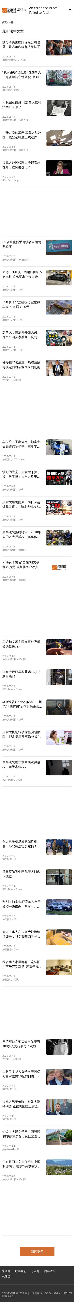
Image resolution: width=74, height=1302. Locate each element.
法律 (11, 22)
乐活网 (6, 1271)
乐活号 (35, 1271)
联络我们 (20, 1271)
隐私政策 (49, 1271)
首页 (4, 22)
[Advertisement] (37, 211)
